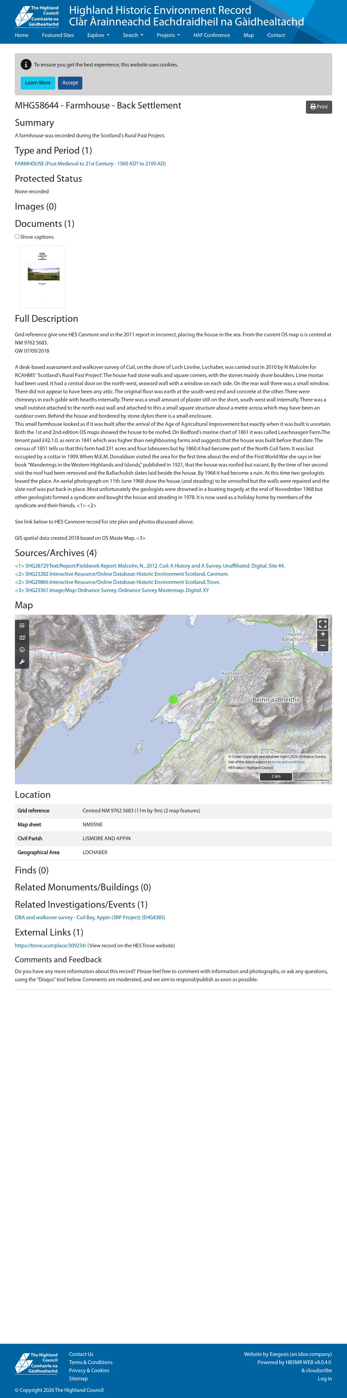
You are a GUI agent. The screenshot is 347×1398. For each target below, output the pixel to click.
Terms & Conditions (91, 1362)
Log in (325, 1379)
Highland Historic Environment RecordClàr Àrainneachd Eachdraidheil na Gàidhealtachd (186, 16)
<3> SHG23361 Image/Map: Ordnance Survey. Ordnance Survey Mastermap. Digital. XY (112, 590)
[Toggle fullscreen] (322, 624)
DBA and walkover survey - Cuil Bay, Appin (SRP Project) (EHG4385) (90, 918)
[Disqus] (173, 1080)
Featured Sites (58, 35)
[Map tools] (22, 662)
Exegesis (279, 1354)
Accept (70, 83)
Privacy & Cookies (89, 1371)
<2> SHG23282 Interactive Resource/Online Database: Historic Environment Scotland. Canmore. (122, 574)
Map (249, 35)
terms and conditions (288, 762)
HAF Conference (211, 35)
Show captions (36, 237)
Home (21, 35)
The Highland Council (79, 1390)
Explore (96, 35)
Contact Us (81, 1354)
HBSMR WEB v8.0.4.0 (309, 1362)
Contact (276, 35)
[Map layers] (22, 626)
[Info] (22, 650)
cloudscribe (319, 1371)
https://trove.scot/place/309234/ (50, 946)
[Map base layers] (22, 638)
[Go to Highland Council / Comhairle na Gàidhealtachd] (36, 14)
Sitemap (78, 1379)
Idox (303, 1354)
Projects (166, 35)
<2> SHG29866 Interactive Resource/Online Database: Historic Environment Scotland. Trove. (117, 582)
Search (131, 35)
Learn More (38, 83)
